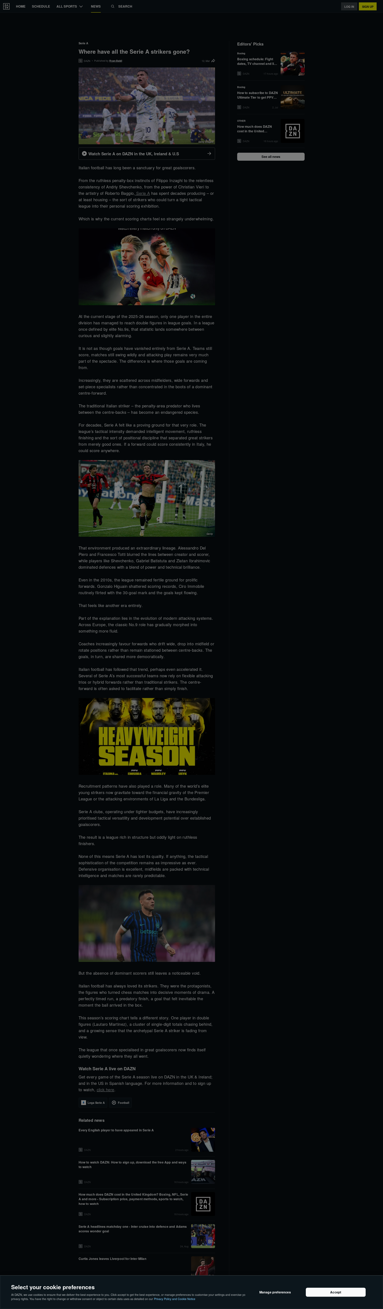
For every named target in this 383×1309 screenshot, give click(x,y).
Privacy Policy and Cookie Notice (174, 1299)
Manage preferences (275, 1292)
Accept (335, 1292)
